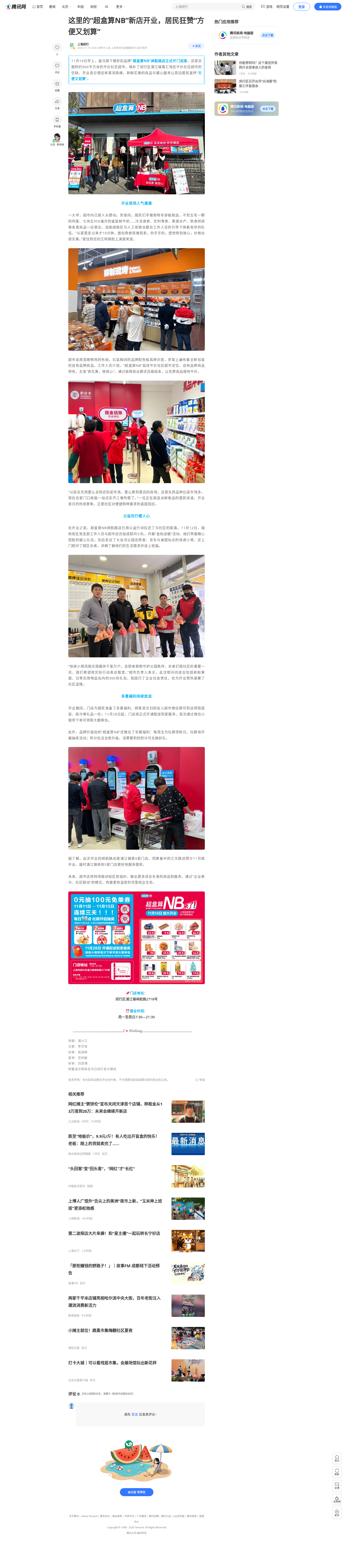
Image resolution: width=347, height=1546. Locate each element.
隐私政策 (117, 1516)
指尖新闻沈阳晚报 (79, 1153)
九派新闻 (74, 1121)
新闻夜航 (74, 1315)
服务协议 (105, 1516)
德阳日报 (74, 1347)
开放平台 (129, 1516)
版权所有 (142, 1533)
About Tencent (89, 1516)
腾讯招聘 (154, 1516)
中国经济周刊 (76, 1186)
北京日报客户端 (78, 1380)
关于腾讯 (74, 1516)
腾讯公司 (131, 1533)
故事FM (73, 1283)
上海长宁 (74, 1250)
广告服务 (141, 1516)
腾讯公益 (166, 1516)
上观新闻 (74, 1218)
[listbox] (136, 1237)
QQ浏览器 (179, 1516)
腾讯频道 (192, 1516)
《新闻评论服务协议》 (122, 1393)
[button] (267, 35)
